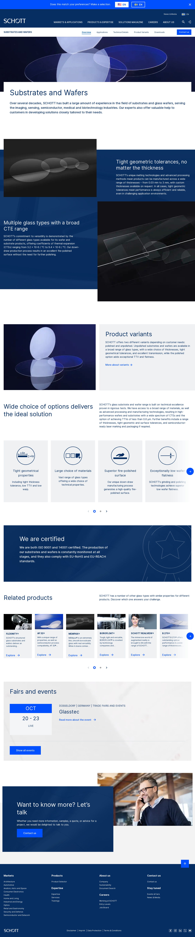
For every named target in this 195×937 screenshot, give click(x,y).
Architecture (9, 881)
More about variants (117, 364)
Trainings (55, 901)
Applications (102, 32)
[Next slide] (106, 511)
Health (6, 895)
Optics (7, 905)
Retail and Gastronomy (14, 908)
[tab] (94, 511)
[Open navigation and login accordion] (189, 22)
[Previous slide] (88, 511)
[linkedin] (180, 930)
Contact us (184, 32)
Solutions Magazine (131, 22)
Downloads (159, 32)
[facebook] (170, 930)
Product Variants (141, 32)
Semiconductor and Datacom (17, 915)
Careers (153, 22)
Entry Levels (104, 904)
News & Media (170, 14)
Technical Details (120, 32)
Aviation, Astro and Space (15, 888)
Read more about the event (75, 719)
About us (168, 22)
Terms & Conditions (112, 930)
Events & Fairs (153, 894)
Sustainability (105, 885)
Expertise (55, 894)
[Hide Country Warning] (190, 4)
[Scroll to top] (185, 864)
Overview (86, 32)
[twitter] (185, 930)
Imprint (82, 930)
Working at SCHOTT (108, 901)
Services (55, 897)
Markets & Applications (68, 22)
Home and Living (11, 898)
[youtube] (190, 930)
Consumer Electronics (14, 892)
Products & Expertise (100, 22)
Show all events (25, 750)
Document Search (107, 888)
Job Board (104, 907)
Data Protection (94, 930)
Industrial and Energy (13, 902)
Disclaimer (71, 930)
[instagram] (175, 930)
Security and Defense (13, 912)
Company (103, 881)
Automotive (9, 885)
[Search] (183, 22)
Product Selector (59, 881)
